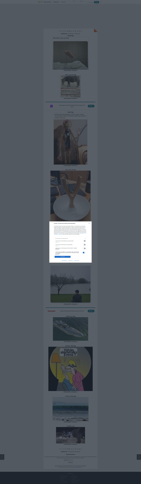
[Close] (90, 223)
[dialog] (70, 242)
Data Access (70, 260)
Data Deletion (64, 260)
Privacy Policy (76, 260)
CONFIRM (63, 256)
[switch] (84, 241)
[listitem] (70, 238)
